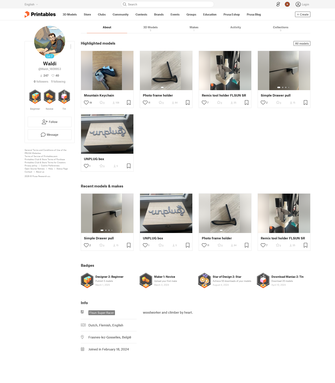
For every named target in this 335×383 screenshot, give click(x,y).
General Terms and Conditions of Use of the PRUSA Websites (45, 151)
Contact (28, 171)
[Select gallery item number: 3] (169, 87)
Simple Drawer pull (276, 95)
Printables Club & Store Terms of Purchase (45, 159)
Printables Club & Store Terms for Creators (45, 162)
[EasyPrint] (278, 4)
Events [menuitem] (175, 14)
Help (50, 168)
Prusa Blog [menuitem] (254, 14)
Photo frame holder (158, 95)
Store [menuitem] (87, 14)
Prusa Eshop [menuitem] (232, 14)
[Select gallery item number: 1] (162, 87)
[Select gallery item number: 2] (166, 87)
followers (41, 81)
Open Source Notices (35, 168)
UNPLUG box (94, 159)
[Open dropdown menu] (71, 45)
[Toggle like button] (86, 102)
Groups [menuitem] (191, 14)
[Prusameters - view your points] (287, 4)
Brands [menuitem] (159, 14)
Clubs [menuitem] (102, 14)
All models (302, 43)
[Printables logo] (40, 14)
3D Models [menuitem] (70, 14)
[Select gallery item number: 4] (289, 87)
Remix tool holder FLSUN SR (224, 95)
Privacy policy (31, 165)
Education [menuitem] (210, 14)
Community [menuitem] (121, 14)
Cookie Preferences (50, 165)
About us (40, 171)
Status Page (62, 168)
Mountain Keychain (99, 95)
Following (58, 81)
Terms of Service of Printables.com (41, 156)
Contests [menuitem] (141, 14)
